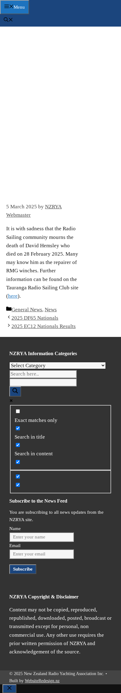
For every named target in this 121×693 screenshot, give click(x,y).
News (51, 309)
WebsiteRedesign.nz (42, 680)
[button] (8, 20)
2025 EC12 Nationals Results (43, 326)
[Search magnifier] (15, 391)
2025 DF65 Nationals (34, 318)
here (13, 296)
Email (14, 545)
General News (26, 309)
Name (15, 528)
